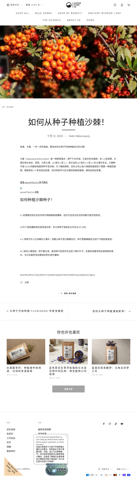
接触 (9, 446)
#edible (71, 274)
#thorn (44, 274)
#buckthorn (30, 274)
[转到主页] (73, 5)
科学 (9, 442)
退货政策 (42, 433)
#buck (38, 274)
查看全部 (68, 389)
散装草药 (11, 451)
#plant (60, 274)
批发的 (10, 433)
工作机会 (11, 438)
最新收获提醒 (44, 429)
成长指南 (10, 107)
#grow (92, 274)
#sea (22, 274)
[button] (114, 5)
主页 (3, 107)
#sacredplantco (82, 274)
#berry (54, 274)
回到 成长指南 (70, 293)
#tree (65, 274)
